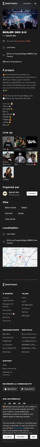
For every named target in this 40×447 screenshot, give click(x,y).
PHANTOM (7, 341)
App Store (12, 389)
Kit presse (7, 310)
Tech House (10, 219)
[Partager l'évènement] (35, 4)
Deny (33, 437)
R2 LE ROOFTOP (9, 348)
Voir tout (25, 315)
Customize (20, 437)
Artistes (6, 317)
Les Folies (11, 234)
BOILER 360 (11, 36)
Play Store (29, 389)
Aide (4, 365)
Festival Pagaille (29, 337)
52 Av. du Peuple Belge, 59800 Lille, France (22, 241)
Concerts (7, 321)
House (21, 213)
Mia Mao (6, 334)
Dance (24, 208)
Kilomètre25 (8, 337)
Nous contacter (9, 368)
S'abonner (32, 193)
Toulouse (26, 308)
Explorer (27, 3)
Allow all (8, 437)
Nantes (25, 312)
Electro (8, 213)
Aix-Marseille (27, 305)
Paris (24, 298)
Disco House (10, 208)
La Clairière (7, 344)
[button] (32, 194)
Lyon (24, 301)
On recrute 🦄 (9, 314)
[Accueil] (10, 3)
